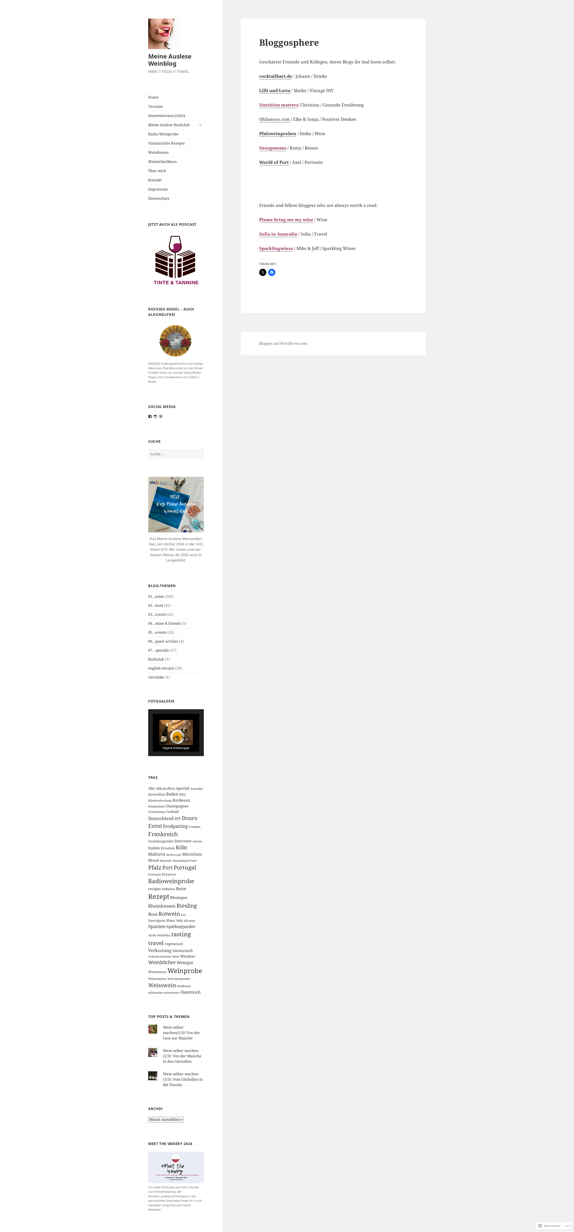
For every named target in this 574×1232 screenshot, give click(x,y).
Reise (181, 888)
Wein (175, 956)
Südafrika (163, 935)
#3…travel (157, 614)
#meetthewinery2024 (166, 115)
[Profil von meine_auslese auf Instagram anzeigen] (155, 416)
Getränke (156, 677)
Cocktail (172, 811)
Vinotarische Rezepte (166, 143)
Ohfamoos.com (275, 119)
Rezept (158, 896)
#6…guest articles (163, 641)
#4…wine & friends (164, 623)
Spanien (156, 926)
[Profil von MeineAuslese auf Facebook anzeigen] (150, 416)
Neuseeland (181, 861)
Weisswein (162, 985)
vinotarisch (182, 950)
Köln (181, 847)
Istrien (197, 841)
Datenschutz (159, 198)
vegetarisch (174, 943)
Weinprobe (184, 970)
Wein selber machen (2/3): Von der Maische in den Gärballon (182, 1056)
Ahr (151, 788)
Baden (172, 794)
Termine (155, 106)
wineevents (172, 993)
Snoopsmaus (272, 148)
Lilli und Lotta (274, 90)
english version (161, 668)
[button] (166, 739)
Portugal (185, 867)
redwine (168, 889)
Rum (183, 914)
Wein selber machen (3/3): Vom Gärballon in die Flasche (183, 1079)
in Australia (283, 234)
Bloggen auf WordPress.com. (283, 343)
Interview (183, 841)
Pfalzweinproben (277, 134)
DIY (178, 818)
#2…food (155, 605)
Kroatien (168, 848)
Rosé (153, 914)
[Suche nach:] (176, 453)
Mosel (153, 860)
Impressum (158, 189)
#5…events (157, 632)
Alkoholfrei (165, 788)
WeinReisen (158, 152)
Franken (194, 827)
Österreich (190, 992)
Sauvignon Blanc (161, 920)
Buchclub (156, 659)
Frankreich (163, 834)
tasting (181, 934)
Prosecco (169, 874)
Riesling (186, 905)
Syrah (152, 935)
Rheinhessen (162, 906)
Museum (166, 861)
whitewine (155, 993)
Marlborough (173, 854)
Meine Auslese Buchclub (169, 124)
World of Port (274, 162)
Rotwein (169, 913)
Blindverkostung (160, 800)
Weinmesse (157, 972)
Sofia (264, 234)
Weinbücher (162, 962)
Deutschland (161, 818)
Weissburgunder (178, 979)
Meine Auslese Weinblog (169, 59)
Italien (154, 847)
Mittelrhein (192, 854)
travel (156, 943)
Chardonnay (156, 812)
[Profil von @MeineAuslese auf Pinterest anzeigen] (161, 416)
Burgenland (156, 806)
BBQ (182, 794)
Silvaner (189, 921)
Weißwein (184, 986)
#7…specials (158, 650)
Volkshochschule (159, 956)
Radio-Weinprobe (163, 134)
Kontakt (155, 180)
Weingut (185, 962)
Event (155, 825)
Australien (156, 794)
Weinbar (187, 956)
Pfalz (154, 867)
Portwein (154, 874)
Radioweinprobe (171, 881)
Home (153, 97)
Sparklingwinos (276, 248)
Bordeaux (181, 800)
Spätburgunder (180, 926)
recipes (154, 888)
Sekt (179, 920)
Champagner (177, 806)
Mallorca (156, 854)
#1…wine (156, 596)
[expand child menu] (200, 124)
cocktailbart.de (275, 76)
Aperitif (182, 788)
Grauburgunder (161, 841)
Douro (189, 818)
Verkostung (159, 950)
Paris (193, 861)
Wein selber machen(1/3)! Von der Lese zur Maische (181, 1033)
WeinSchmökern (162, 161)
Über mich (157, 170)
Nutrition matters (278, 105)
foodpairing (175, 826)
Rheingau (178, 897)
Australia (196, 789)
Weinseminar (157, 979)
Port (167, 867)
